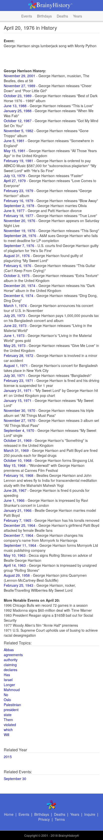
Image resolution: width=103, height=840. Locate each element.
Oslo (7, 699)
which (8, 729)
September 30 (15, 778)
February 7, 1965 (17, 520)
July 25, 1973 (14, 315)
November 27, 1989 (19, 85)
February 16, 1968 (18, 475)
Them (8, 719)
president (11, 709)
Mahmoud (12, 689)
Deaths (62, 15)
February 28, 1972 (18, 355)
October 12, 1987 (18, 120)
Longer (9, 684)
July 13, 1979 (14, 175)
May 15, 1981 (15, 150)
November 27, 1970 (19, 420)
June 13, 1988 (15, 105)
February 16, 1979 (18, 200)
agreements (13, 654)
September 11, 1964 (20, 545)
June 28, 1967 (15, 490)
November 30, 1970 (19, 410)
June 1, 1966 (14, 500)
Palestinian (12, 704)
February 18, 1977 (18, 215)
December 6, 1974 (18, 295)
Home (9, 814)
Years (77, 15)
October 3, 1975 (17, 275)
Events (26, 15)
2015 (8, 756)
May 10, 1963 (15, 555)
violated (10, 724)
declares (10, 669)
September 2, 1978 (19, 205)
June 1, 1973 (14, 335)
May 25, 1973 (15, 345)
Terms (60, 819)
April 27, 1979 (15, 180)
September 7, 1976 (19, 245)
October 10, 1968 (18, 460)
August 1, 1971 (16, 365)
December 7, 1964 (18, 535)
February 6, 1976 (17, 265)
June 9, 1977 (14, 210)
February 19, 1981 (18, 160)
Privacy (44, 819)
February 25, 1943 (18, 585)
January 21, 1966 (18, 510)
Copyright (31, 835)
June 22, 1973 (15, 325)
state (8, 714)
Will (6, 734)
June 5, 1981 (14, 140)
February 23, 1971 (18, 380)
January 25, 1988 (18, 110)
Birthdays (44, 15)
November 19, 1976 (19, 230)
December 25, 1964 (19, 525)
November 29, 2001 (19, 75)
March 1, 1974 (15, 305)
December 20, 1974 (19, 285)
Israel (8, 679)
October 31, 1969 (18, 440)
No (6, 694)
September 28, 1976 (20, 235)
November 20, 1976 (19, 220)
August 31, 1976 (17, 255)
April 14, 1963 (15, 565)
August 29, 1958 (17, 575)
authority (11, 659)
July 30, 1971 (14, 375)
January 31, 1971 (18, 390)
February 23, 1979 (18, 190)
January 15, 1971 (18, 400)
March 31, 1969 (16, 450)
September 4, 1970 (19, 430)
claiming (10, 664)
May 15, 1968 (15, 465)
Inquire (89, 814)
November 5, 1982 (18, 130)
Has (7, 674)
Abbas (9, 649)
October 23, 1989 (18, 95)
